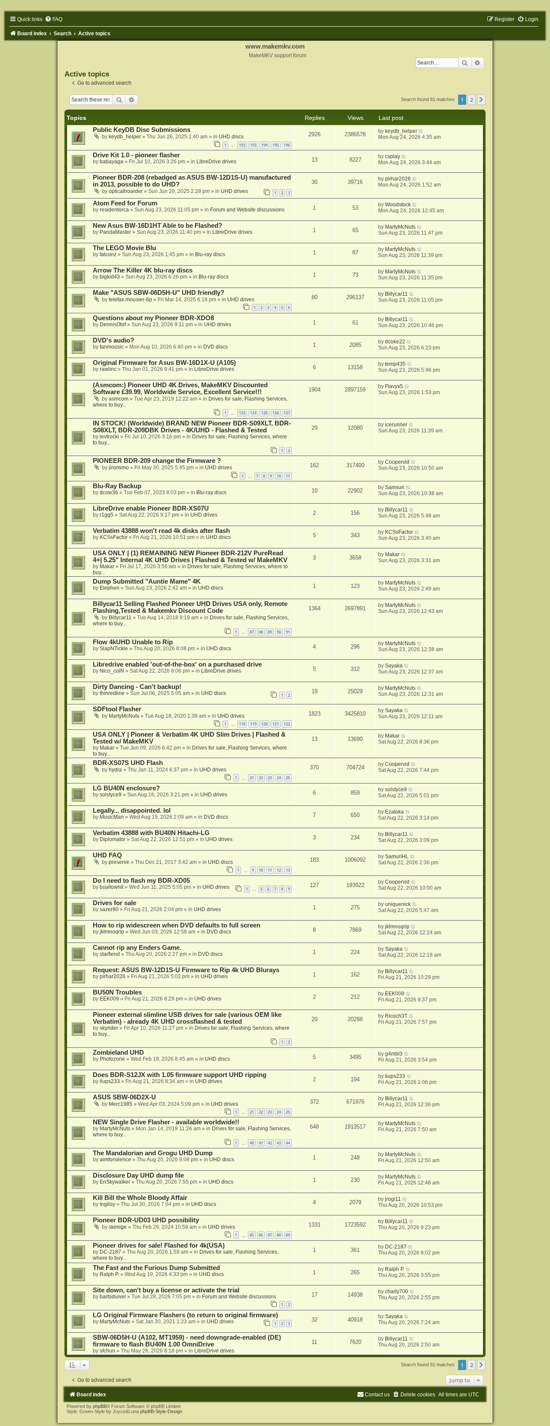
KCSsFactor (114, 537)
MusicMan (112, 817)
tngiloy (107, 1204)
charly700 (396, 1291)
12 (279, 870)
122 (287, 724)
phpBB (100, 1406)
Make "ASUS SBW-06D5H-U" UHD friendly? (158, 292)
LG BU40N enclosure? (126, 788)
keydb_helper (125, 137)
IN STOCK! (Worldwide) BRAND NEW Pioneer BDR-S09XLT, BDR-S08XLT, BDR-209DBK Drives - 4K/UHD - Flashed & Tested (192, 427)
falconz (108, 254)
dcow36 (109, 493)
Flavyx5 (394, 386)
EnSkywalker (115, 1182)
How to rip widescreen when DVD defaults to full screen (176, 925)
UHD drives (234, 191)
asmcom (118, 399)
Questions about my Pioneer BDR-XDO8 (153, 318)
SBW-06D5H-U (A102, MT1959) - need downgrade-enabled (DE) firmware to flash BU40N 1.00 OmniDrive (187, 1341)
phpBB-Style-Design (161, 1411)
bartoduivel (113, 1297)
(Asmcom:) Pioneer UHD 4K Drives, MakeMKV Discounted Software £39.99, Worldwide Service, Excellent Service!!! (180, 388)
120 (264, 724)
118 (242, 724)
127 (287, 413)
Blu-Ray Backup (117, 486)
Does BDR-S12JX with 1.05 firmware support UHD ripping (179, 1074)
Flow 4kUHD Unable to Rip (133, 642)
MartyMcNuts (400, 227)
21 (252, 777)
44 (288, 1143)
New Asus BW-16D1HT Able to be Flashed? (157, 225)
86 (261, 1235)
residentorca (114, 210)
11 (288, 476)
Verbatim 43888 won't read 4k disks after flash (161, 530)
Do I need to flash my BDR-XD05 (141, 880)
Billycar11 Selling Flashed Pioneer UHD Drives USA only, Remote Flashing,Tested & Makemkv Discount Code (190, 607)
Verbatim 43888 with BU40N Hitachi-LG (151, 832)
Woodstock (398, 205)
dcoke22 (395, 342)
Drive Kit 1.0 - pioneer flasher (136, 155)
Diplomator (112, 839)
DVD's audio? (113, 340)
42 (270, 1143)
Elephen (109, 588)
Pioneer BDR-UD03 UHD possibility (146, 1220)
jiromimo (119, 468)
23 (270, 777)
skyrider (109, 1028)
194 (264, 145)
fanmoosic (112, 347)
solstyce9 (111, 795)
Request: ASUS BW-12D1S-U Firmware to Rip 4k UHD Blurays (186, 970)
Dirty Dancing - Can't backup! (137, 686)
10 (279, 476)
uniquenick (398, 904)
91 (288, 632)
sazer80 (109, 909)
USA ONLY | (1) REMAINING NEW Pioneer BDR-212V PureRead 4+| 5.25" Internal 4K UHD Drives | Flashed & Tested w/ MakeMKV (190, 556)
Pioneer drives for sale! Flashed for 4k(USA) (159, 1245)
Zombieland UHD (118, 1052)
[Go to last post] (421, 131)
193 (253, 145)
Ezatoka (394, 812)
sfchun (107, 1351)
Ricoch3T (396, 1016)
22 (261, 777)
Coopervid (397, 462)
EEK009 (109, 999)
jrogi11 (393, 1199)
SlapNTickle (114, 649)
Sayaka (394, 666)
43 (279, 1143)
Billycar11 (396, 294)
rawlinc (108, 369)
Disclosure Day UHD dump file (138, 1175)
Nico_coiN (112, 671)
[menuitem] (53, 19)
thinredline (112, 693)
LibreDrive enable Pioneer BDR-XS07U (151, 508)
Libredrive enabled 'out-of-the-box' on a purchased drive (177, 664)
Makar (107, 566)
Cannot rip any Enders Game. (137, 947)
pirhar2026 (398, 179)
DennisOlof (113, 324)
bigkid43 (110, 277)
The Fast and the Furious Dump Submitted (156, 1267)
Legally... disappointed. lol (132, 810)
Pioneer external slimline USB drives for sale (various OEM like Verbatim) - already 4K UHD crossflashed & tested (187, 1018)
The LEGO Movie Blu (124, 248)
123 (242, 413)
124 (253, 413)
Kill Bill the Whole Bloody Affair (140, 1197)
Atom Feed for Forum (125, 203)
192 (242, 145)
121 (275, 724)
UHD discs (231, 137)
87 (252, 632)
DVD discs (215, 347)
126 (275, 413)
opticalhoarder (126, 191)
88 (261, 632)
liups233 (110, 1081)
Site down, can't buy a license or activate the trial (166, 1290)
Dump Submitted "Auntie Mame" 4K (147, 581)
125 (264, 413)
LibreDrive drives (216, 162)
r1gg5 (106, 515)
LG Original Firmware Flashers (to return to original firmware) (185, 1315)
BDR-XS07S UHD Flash (128, 762)
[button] (481, 100)
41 (261, 1143)
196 (287, 145)
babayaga (111, 162)
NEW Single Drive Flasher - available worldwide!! (166, 1122)
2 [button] (471, 100)
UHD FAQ (107, 855)
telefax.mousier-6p (130, 300)
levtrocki (109, 437)
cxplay (392, 156)
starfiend (110, 954)
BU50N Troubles (117, 992)
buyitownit (111, 887)
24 (279, 777)
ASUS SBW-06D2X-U (124, 1097)
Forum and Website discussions (247, 210)
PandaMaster (115, 232)
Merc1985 (120, 1104)
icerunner (396, 425)
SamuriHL (397, 857)
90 (279, 632)
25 (288, 777)
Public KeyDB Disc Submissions (141, 129)
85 (252, 1235)
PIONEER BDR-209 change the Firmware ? (157, 460)
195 (275, 145)
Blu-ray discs (210, 254)
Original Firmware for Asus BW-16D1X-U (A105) (164, 362)
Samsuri (394, 487)
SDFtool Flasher (117, 709)
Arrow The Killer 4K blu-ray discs (142, 270)
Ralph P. (109, 1274)
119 (253, 724)
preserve (119, 862)
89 (270, 632)
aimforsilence (115, 1160)
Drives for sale (114, 903)
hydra (115, 770)
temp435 (395, 364)
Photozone (112, 1059)
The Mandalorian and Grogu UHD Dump (153, 1153)
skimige (118, 1227)
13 (288, 870)
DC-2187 (110, 1252)
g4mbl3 (394, 1054)
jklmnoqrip (112, 932)
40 (252, 1143)
